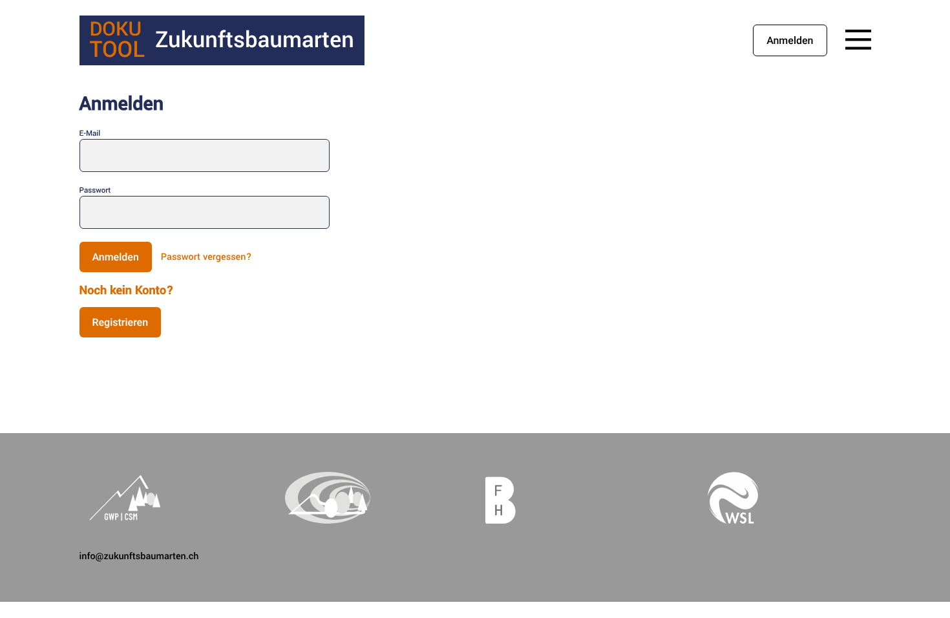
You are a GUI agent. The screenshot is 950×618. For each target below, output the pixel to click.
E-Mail (90, 133)
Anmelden (789, 40)
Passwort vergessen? (206, 257)
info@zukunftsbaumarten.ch (139, 556)
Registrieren (120, 322)
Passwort (95, 190)
